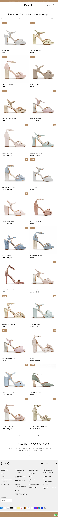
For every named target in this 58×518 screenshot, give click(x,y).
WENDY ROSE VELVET (8, 290)
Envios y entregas (46, 478)
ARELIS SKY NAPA (35, 324)
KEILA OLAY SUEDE (35, 290)
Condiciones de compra (34, 481)
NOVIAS (2, 473)
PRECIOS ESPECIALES (5, 484)
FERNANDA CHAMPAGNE (9, 119)
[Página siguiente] (38, 435)
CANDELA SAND (34, 85)
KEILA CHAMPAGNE (35, 51)
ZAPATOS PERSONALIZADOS (6, 479)
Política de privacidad (26, 514)
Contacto (31, 490)
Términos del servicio (35, 514)
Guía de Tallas (32, 473)
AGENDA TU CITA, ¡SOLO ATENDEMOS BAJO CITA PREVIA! (21, 494)
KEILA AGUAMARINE (36, 153)
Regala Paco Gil (32, 479)
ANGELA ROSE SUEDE (7, 85)
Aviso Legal (45, 484)
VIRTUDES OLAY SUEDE (8, 358)
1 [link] (19, 435)
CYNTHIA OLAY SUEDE (8, 221)
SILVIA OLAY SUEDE (35, 119)
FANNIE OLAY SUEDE (7, 153)
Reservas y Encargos (33, 487)
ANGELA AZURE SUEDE (36, 255)
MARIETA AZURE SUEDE (8, 187)
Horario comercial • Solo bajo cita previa (21, 489)
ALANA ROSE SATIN (35, 221)
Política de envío (44, 514)
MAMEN (32, 358)
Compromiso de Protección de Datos (49, 488)
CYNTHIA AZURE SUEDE (8, 392)
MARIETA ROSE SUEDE (8, 426)
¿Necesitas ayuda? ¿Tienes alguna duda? (20, 477)
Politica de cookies (47, 476)
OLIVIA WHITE (6, 51)
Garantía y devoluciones (34, 484)
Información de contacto (53, 514)
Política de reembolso (16, 514)
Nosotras (31, 476)
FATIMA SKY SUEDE (7, 255)
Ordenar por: (11, 18)
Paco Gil (8, 514)
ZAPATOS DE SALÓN (5, 481)
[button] (4, 5)
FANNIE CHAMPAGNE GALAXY (38, 426)
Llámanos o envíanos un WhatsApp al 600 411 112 (20, 481)
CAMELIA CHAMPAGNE (8, 324)
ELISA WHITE (33, 187)
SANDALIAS (3, 476)
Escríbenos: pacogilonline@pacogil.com (20, 485)
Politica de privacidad (47, 481)
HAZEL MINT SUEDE (35, 392)
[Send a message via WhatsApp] (55, 515)
